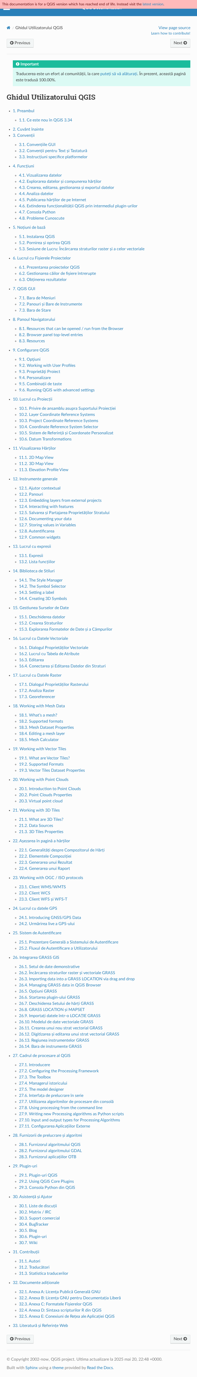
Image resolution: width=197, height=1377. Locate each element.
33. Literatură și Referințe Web (40, 1326)
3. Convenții (24, 135)
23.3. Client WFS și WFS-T (43, 899)
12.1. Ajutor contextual (40, 488)
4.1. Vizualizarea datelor (40, 175)
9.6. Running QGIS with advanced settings (57, 390)
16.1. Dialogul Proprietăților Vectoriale (53, 648)
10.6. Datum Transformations (45, 439)
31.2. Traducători (34, 1267)
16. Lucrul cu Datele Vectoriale (40, 638)
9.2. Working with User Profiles (47, 365)
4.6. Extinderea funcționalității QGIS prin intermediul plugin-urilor (78, 206)
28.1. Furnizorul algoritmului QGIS (50, 1145)
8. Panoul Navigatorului (34, 319)
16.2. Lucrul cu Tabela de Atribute (49, 654)
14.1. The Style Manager (41, 580)
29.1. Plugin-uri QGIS (38, 1175)
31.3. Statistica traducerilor (43, 1273)
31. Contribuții (26, 1252)
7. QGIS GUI (24, 289)
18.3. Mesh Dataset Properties (46, 727)
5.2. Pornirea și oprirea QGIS (45, 243)
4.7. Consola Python (37, 212)
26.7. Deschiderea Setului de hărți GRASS (56, 1004)
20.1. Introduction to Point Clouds (50, 789)
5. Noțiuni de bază (29, 227)
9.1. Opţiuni (30, 359)
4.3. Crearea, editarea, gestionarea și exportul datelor (66, 188)
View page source (174, 28)
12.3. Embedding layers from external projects (60, 500)
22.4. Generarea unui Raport (44, 869)
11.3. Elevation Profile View (43, 470)
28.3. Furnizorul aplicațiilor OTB (47, 1157)
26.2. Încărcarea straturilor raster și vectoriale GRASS (67, 973)
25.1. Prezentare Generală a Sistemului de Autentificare (68, 942)
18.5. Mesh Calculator (39, 740)
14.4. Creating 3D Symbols (43, 599)
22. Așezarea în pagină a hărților (41, 841)
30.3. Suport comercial (39, 1218)
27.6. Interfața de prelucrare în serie (51, 1096)
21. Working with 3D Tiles (36, 810)
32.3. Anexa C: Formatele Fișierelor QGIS (55, 1304)
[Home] (9, 28)
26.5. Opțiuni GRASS (38, 991)
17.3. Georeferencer (37, 697)
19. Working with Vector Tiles (39, 749)
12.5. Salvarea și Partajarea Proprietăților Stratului (64, 513)
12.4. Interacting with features (46, 507)
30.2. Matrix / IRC (35, 1212)
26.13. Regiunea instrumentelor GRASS (54, 1040)
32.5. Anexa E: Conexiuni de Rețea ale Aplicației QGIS (67, 1316)
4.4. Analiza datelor (36, 194)
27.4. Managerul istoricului (43, 1083)
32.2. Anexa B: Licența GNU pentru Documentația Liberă (70, 1298)
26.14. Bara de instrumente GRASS (50, 1046)
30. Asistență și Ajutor (32, 1197)
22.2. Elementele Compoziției (45, 856)
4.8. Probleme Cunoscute (41, 218)
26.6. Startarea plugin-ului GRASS (49, 997)
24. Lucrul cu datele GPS (35, 908)
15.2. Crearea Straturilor (41, 623)
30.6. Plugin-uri (33, 1237)
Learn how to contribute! (170, 33)
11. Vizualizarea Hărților (34, 448)
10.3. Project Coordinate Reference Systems (58, 421)
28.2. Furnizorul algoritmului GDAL (50, 1151)
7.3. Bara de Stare (35, 310)
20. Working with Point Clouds (40, 780)
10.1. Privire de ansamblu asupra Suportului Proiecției (67, 408)
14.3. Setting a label (36, 592)
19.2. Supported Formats (41, 764)
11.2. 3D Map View (36, 464)
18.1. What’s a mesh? (38, 715)
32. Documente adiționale (36, 1283)
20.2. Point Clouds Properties (45, 795)
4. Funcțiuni (23, 166)
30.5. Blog (28, 1230)
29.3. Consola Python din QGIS (47, 1188)
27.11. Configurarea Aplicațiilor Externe (54, 1126)
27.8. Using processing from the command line (60, 1108)
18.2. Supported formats (41, 721)
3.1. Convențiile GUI (37, 145)
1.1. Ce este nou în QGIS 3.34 (45, 120)
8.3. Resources (32, 341)
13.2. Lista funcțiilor (37, 562)
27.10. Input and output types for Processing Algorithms (69, 1120)
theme (58, 1368)
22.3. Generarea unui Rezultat (45, 862)
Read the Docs (100, 1368)
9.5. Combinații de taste (40, 384)
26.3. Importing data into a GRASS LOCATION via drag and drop (77, 979)
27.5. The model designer (41, 1089)
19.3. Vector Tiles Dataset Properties (52, 770)
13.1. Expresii (31, 556)
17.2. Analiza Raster (36, 691)
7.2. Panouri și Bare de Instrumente (50, 304)
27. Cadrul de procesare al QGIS (42, 1056)
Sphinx (31, 1368)
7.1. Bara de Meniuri (37, 298)
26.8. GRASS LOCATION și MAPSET (52, 1010)
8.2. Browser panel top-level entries (51, 335)
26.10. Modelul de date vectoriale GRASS (56, 1022)
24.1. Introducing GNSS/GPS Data (50, 918)
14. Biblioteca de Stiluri (34, 571)
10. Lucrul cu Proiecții (32, 399)
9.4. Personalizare (35, 378)
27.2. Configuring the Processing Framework (59, 1071)
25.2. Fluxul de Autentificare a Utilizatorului (58, 948)
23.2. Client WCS (34, 893)
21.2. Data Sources (36, 826)
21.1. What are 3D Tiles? (41, 819)
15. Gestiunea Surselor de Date (41, 608)
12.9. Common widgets (40, 537)
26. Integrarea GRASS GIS (36, 957)
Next (178, 43)
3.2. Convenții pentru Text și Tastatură (53, 151)
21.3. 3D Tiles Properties (41, 832)
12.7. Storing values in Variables (47, 525)
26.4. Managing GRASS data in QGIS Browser (60, 985)
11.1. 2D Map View (36, 458)
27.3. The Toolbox (35, 1077)
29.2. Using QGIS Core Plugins (46, 1181)
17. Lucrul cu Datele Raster (37, 675)
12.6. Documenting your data (45, 519)
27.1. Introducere (34, 1065)
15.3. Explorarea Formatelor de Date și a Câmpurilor (65, 629)
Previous (22, 43)
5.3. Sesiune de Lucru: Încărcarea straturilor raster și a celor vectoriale (81, 249)
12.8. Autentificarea (36, 531)
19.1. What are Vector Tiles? (44, 758)
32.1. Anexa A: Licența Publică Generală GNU (60, 1292)
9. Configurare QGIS (31, 350)
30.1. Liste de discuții (38, 1206)
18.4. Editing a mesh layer (42, 734)
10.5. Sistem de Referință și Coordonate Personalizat (66, 433)
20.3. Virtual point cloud (41, 801)
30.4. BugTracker (33, 1224)
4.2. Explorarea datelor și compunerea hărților (60, 181)
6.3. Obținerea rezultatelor (43, 280)
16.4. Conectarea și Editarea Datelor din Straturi (62, 666)
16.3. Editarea (31, 660)
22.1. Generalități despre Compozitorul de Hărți (62, 850)
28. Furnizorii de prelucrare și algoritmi (47, 1135)
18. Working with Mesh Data (39, 706)
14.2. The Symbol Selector (42, 586)
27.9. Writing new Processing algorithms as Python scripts (71, 1114)
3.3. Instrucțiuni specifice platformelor (53, 157)
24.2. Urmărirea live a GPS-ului (47, 924)
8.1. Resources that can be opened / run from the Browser (71, 329)
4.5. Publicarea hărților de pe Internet (52, 200)
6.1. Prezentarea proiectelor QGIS (49, 267)
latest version (153, 4)
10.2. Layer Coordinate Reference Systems (57, 415)
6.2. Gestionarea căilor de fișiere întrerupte (57, 273)
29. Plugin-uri (25, 1166)
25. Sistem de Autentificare (37, 933)
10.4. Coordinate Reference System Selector (58, 427)
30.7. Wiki (28, 1243)
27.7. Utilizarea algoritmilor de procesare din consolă (66, 1102)
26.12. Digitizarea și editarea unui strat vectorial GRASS (69, 1034)
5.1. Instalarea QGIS (37, 237)
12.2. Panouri (31, 494)
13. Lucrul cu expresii (32, 546)
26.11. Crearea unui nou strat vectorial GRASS (61, 1028)
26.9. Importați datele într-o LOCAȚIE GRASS (60, 1016)
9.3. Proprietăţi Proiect (39, 372)
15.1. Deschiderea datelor (42, 617)
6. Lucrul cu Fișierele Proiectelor (42, 258)
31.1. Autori (29, 1261)
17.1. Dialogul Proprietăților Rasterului (53, 684)
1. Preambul (23, 111)
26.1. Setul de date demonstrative (49, 967)
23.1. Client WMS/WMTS (42, 887)
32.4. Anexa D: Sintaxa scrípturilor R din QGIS (60, 1310)
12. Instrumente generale (35, 479)
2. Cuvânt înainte (28, 129)
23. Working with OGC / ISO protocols (48, 878)
